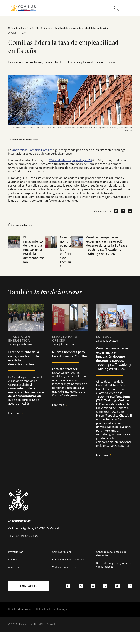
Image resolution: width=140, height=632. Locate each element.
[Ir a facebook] (114, 211)
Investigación (15, 551)
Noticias (47, 28)
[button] (26, 255)
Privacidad (43, 609)
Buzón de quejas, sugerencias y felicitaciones (113, 564)
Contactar (28, 586)
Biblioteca (13, 559)
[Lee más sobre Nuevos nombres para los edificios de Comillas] (70, 317)
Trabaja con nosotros (64, 567)
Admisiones (15, 567)
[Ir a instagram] (105, 586)
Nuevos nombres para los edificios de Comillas (65, 251)
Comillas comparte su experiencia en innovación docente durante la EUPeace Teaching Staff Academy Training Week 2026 (106, 245)
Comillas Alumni (61, 551)
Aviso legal (60, 609)
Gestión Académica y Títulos (68, 559)
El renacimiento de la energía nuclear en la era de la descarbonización (33, 249)
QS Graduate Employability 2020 (70, 160)
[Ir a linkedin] (128, 211)
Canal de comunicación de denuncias (111, 553)
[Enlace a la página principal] (23, 8)
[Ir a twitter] (121, 211)
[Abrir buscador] (116, 8)
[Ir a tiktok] (130, 586)
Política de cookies (20, 609)
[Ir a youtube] (117, 586)
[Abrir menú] (128, 8)
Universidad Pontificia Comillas (24, 28)
